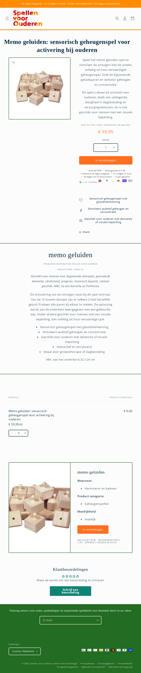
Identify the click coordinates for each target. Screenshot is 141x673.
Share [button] (86, 232)
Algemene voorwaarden (93, 667)
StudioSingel (71, 663)
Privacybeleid (87, 663)
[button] (7, 18)
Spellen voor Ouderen (41, 663)
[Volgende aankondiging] (134, 4)
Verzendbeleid (125, 663)
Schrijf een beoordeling (70, 591)
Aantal (105, 139)
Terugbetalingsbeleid (67, 667)
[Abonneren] (97, 620)
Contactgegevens (106, 663)
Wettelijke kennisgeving (120, 667)
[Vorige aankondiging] (6, 4)
